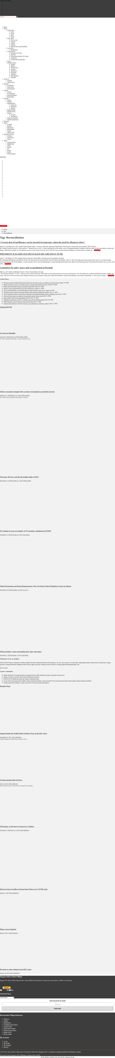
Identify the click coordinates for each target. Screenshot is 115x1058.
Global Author (13, 272)
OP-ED (9, 92)
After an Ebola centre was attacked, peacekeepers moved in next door (23, 296)
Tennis (9, 131)
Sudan (12, 36)
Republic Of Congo (16, 53)
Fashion (9, 101)
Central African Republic (18, 59)
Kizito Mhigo (37, 258)
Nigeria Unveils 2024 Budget (40, 683)
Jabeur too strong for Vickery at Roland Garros (26, 679)
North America (11, 153)
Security (13, 114)
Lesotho (13, 69)
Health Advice (11, 111)
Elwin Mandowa (24, 830)
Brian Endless (32, 246)
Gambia (13, 41)
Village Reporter (16, 737)
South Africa (14, 67)
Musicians (14, 106)
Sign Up (6, 1047)
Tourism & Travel (9, 134)
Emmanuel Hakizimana (55, 246)
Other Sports (10, 132)
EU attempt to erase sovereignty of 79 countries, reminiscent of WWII (25, 531)
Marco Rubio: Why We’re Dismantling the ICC (17, 298)
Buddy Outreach (8, 675)
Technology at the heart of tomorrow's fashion (17, 826)
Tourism (9, 136)
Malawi (13, 66)
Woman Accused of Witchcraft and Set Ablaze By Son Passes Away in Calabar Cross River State (31, 283)
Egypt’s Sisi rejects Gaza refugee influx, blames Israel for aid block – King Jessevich (27, 681)
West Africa (10, 38)
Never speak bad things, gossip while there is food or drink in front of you (24, 290)
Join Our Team (8, 1026)
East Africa (7, 7)
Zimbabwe (14, 71)
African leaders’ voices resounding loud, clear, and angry (21, 652)
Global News (11, 82)
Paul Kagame (67, 246)
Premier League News (10, 1030)
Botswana (13, 72)
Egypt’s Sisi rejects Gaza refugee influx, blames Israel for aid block (72, 681)
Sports (5, 123)
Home (5, 27)
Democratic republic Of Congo (19, 56)
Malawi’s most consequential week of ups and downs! (19, 288)
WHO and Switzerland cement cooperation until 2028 (19, 286)
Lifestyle (6, 10)
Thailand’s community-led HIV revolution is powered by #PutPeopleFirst (24, 300)
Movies (13, 108)
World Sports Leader (9, 1028)
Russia (9, 150)
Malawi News (8, 1032)
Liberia (13, 43)
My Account (7, 1045)
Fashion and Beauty (13, 119)
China (9, 145)
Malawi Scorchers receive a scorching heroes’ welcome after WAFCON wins (25, 285)
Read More (97, 250)
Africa (5, 28)
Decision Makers (12, 95)
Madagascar (14, 49)
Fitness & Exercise (12, 118)
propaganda (74, 246)
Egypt (12, 33)
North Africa (7, 12)
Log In (5, 1041)
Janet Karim (26, 535)
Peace (27, 272)
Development (11, 88)
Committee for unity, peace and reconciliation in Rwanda (26, 267)
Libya (12, 32)
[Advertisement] (57, 211)
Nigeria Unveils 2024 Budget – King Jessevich (17, 683)
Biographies (10, 97)
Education (45, 246)
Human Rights (11, 110)
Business (6, 84)
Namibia (13, 74)
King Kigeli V (21, 272)
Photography (10, 129)
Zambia (13, 64)
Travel (9, 139)
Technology (14, 116)
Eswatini (13, 77)
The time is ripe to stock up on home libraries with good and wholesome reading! (27, 292)
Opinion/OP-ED (6, 307)
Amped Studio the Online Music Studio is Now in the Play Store (23, 733)
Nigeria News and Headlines (19, 46)
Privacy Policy (8, 1034)
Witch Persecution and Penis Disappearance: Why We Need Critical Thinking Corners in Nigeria (35, 586)
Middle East (10, 144)
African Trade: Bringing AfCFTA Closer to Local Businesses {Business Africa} (26, 303)
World (5, 4)
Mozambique (14, 75)
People (9, 100)
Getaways (13, 105)
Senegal (13, 45)
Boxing (9, 126)
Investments (10, 85)
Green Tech (10, 87)
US (8, 149)
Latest (9, 61)
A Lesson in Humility (8, 333)
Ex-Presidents (11, 93)
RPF (89, 246)
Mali (12, 35)
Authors (9, 80)
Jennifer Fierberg (23, 246)
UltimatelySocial (69, 1057)
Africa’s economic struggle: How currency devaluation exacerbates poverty (27, 392)
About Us (6, 79)
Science (9, 113)
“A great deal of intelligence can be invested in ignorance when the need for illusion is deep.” (42, 242)
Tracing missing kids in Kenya (11, 780)
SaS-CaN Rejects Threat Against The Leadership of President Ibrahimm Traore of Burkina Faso (31, 294)
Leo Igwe (25, 590)
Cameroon (14, 58)
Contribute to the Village (11, 1025)
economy (39, 246)
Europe (9, 147)
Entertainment (11, 103)
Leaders (6, 8)
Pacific (9, 152)
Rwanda (13, 54)
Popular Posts (5, 686)
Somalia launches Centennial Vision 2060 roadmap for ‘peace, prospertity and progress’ (40, 675)
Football (9, 124)
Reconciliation (83, 246)
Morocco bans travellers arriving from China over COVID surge (23, 889)
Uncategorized (11, 142)
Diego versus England (8, 929)
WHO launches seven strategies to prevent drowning (18, 302)
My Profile (7, 1043)
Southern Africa (8, 13)
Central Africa (8, 5)
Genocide (30, 258)
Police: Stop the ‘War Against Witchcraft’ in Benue (24, 677)
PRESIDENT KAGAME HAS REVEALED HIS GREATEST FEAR (31, 254)
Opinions (6, 121)
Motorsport (10, 127)
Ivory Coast (14, 40)
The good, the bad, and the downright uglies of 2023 (19, 477)
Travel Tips (10, 137)
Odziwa (6, 677)
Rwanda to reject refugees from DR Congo (15, 969)
